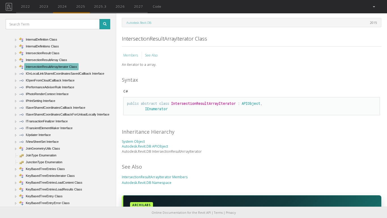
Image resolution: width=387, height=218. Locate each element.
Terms (218, 213)
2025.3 (100, 6)
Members (131, 55)
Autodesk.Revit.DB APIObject (145, 146)
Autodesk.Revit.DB (138, 22)
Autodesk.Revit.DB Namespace (146, 182)
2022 (25, 6)
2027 (138, 6)
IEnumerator (156, 108)
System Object (133, 141)
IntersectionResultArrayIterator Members (155, 177)
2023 (43, 6)
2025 (80, 6)
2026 (120, 6)
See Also (151, 55)
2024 (62, 6)
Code (157, 6)
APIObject (251, 103)
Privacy (231, 213)
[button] (373, 6)
